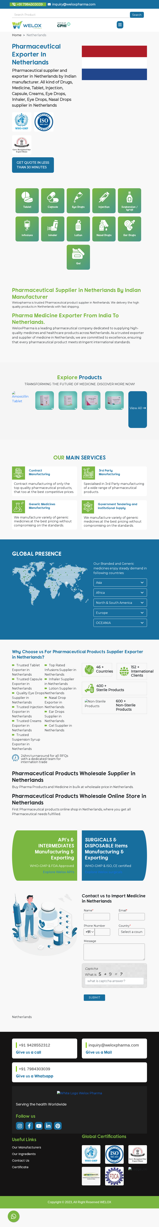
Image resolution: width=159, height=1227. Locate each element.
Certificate (20, 1167)
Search (137, 15)
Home (17, 35)
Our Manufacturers (26, 1147)
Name (88, 910)
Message (90, 941)
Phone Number (94, 926)
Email (122, 910)
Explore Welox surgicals (103, 872)
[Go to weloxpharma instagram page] (20, 1126)
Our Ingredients (24, 1154)
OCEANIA (103, 623)
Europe (102, 613)
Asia (99, 582)
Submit (94, 997)
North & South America (114, 603)
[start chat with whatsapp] (13, 1216)
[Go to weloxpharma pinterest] (58, 1126)
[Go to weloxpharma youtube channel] (39, 1126)
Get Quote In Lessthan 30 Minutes (33, 165)
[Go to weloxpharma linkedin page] (48, 1126)
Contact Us (20, 1160)
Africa (100, 593)
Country (124, 926)
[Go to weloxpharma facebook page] (29, 1126)
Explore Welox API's (58, 872)
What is (104, 974)
